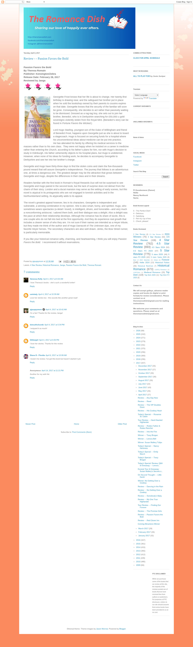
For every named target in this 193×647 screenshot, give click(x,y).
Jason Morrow (102, 629)
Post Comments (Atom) (82, 432)
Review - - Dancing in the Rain (150, 486)
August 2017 (143, 380)
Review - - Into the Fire (147, 432)
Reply (32, 286)
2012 (138, 554)
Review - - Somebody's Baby (150, 496)
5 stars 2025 (157, 254)
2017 (138, 363)
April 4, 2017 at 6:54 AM (53, 279)
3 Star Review (154, 237)
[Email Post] (60, 261)
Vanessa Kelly (36, 279)
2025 (138, 334)
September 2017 (145, 377)
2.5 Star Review (155, 234)
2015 (138, 544)
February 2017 (144, 532)
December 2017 (145, 366)
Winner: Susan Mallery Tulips (150, 442)
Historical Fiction (162, 262)
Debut (156, 260)
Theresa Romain (94, 265)
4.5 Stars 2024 (158, 247)
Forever (165, 260)
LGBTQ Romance (161, 269)
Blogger (122, 629)
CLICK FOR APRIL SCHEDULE (146, 58)
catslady (34, 294)
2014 (138, 547)
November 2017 (145, 370)
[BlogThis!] (67, 261)
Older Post (122, 424)
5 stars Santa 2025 (158, 257)
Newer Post (30, 424)
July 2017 (142, 384)
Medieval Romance (152, 272)
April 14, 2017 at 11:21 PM (53, 370)
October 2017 (144, 373)
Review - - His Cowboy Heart (150, 411)
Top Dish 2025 (150, 275)
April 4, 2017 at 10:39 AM (48, 294)
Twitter (136, 165)
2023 (138, 341)
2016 (138, 540)
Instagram (137, 161)
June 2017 (143, 387)
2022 (138, 345)
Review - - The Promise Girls (150, 511)
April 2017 (142, 395)
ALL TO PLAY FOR (141, 76)
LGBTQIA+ (136, 272)
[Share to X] (69, 261)
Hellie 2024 (144, 262)
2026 (138, 331)
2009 (138, 565)
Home (76, 424)
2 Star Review (139, 234)
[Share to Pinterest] (74, 261)
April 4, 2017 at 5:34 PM (54, 325)
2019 (138, 356)
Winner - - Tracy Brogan (148, 435)
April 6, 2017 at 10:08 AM (56, 355)
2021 (138, 348)
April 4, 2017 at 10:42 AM (56, 309)
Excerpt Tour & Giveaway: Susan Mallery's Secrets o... (150, 470)
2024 (138, 338)
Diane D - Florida (37, 355)
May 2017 (142, 391)
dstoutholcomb (37, 325)
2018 (138, 359)
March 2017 (143, 528)
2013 (138, 551)
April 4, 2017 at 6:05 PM (49, 340)
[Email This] (64, 261)
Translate (153, 98)
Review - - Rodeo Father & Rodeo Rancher (149, 427)
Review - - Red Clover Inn (148, 520)
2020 (138, 352)
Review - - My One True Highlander (148, 500)
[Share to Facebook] (72, 261)
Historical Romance (51, 265)
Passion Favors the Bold (76, 265)
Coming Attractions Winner (149, 524)
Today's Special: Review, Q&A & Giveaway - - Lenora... (150, 464)
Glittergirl (34, 340)
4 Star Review (36, 265)
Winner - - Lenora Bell (147, 439)
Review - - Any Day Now (148, 398)
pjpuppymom (36, 309)
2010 (138, 562)
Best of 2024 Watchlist (141, 260)
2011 (138, 558)
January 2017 (144, 536)
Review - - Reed (144, 401)
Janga (62, 265)
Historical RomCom (145, 266)
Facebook (137, 157)
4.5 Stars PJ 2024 (143, 251)
